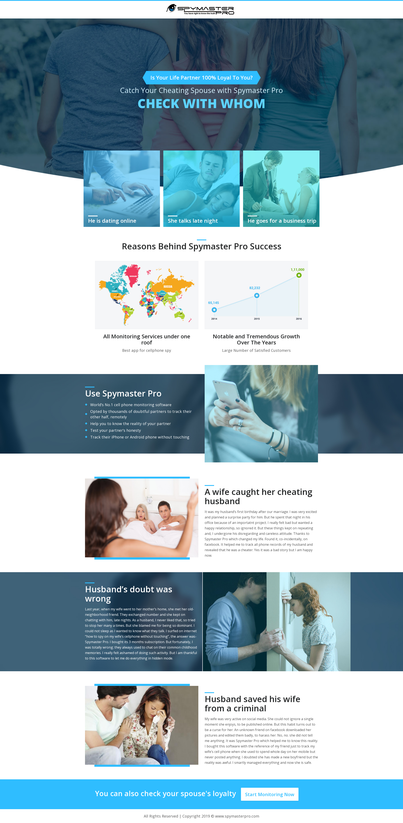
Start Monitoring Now (269, 794)
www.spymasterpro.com (237, 816)
